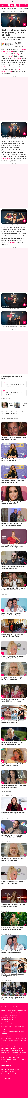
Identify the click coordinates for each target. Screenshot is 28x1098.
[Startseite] (14, 5)
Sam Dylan (17, 54)
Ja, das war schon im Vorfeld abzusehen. (15, 385)
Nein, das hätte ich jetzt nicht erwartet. (15, 393)
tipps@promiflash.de (10, 413)
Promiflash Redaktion (18, 37)
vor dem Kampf (12, 242)
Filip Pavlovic (5, 158)
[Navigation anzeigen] (2, 5)
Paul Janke (8, 56)
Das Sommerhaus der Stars (10, 67)
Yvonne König (17, 58)
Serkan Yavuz (5, 54)
